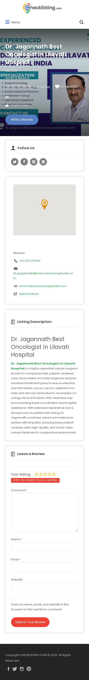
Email (16, 559)
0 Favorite (69, 86)
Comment (19, 490)
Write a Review (22, 119)
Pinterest (29, 669)
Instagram (22, 669)
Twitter (14, 669)
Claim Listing (19, 105)
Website (17, 579)
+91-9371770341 (29, 261)
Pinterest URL (33, 161)
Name (16, 539)
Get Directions (29, 294)
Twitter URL (14, 161)
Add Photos (18, 97)
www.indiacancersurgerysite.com (43, 286)
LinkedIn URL (43, 161)
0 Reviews (41, 87)
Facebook (9, 669)
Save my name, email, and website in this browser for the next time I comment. (40, 606)
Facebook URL (24, 161)
